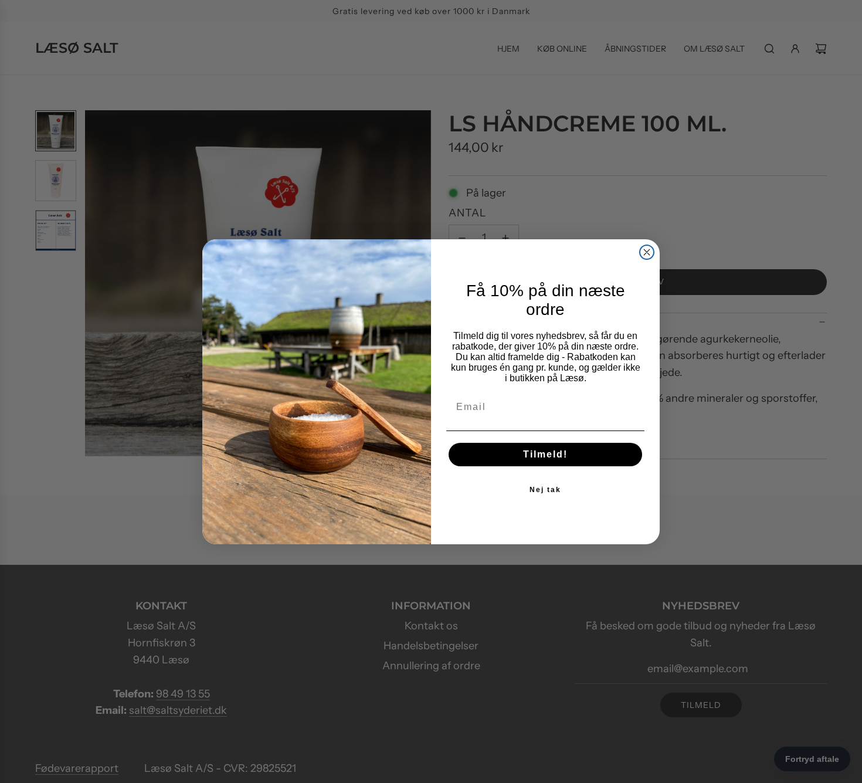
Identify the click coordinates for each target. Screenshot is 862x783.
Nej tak (545, 490)
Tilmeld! (545, 454)
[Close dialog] (647, 252)
